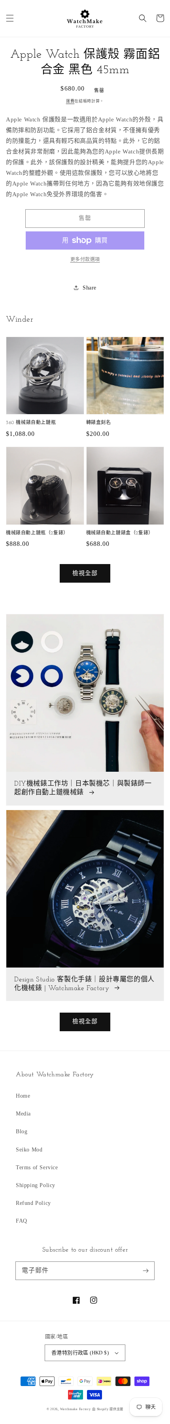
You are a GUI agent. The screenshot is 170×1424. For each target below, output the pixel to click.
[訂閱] (145, 1270)
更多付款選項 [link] (85, 259)
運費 (70, 101)
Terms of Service (37, 1167)
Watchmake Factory (75, 1409)
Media (23, 1114)
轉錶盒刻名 (98, 422)
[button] (10, 18)
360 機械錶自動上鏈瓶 (31, 422)
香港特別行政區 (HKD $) (80, 1353)
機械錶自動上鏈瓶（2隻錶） (37, 533)
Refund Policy (33, 1203)
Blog (21, 1131)
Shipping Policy (35, 1185)
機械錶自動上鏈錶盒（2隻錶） (119, 533)
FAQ (21, 1221)
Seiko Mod (29, 1150)
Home (23, 1096)
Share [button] (89, 288)
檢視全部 (85, 573)
